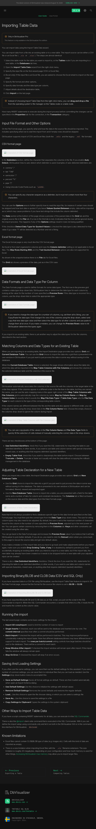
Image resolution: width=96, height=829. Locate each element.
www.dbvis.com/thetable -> (24, 811)
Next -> (61, 771)
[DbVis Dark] (85, 10)
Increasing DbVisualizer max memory (32, 754)
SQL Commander (81, 716)
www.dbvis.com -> (20, 802)
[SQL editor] (17, 793)
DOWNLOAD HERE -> (73, 3)
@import (20, 721)
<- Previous (13, 771)
